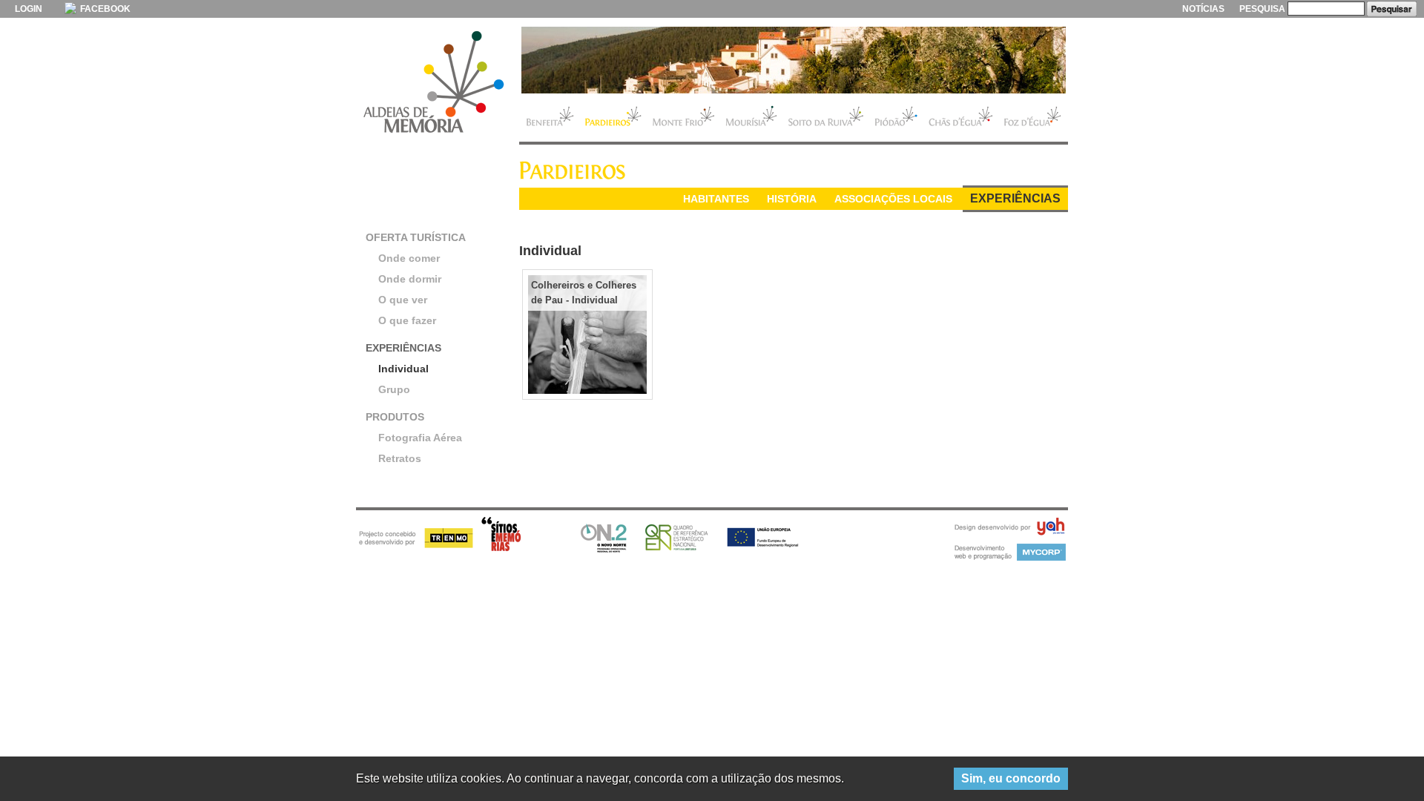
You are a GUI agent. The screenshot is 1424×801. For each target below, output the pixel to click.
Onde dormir (409, 279)
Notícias (1203, 9)
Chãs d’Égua (960, 118)
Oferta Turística (416, 237)
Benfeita (549, 118)
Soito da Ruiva (825, 118)
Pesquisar (1392, 8)
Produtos (395, 417)
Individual (403, 369)
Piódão (896, 118)
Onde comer (409, 258)
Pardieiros (613, 118)
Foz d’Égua (1033, 118)
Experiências (1015, 198)
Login (28, 9)
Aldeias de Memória (434, 83)
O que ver (402, 300)
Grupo (394, 389)
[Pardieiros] (794, 60)
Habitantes (716, 199)
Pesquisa (1262, 9)
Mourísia (751, 118)
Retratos (399, 458)
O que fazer (407, 320)
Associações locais (893, 199)
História (792, 199)
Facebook (104, 9)
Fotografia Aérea (420, 438)
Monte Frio (683, 118)
